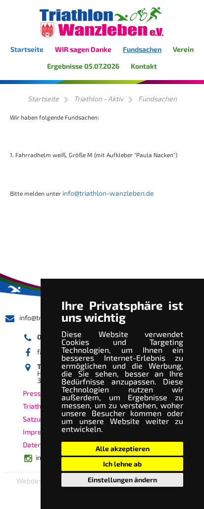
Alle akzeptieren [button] (123, 448)
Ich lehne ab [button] (122, 464)
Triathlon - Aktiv (98, 98)
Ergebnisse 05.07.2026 (83, 66)
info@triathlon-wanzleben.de (108, 193)
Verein (183, 49)
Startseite (27, 49)
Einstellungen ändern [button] (122, 479)
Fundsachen (142, 49)
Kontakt (144, 66)
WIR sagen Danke (83, 49)
